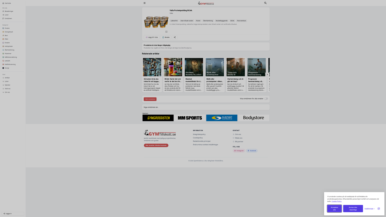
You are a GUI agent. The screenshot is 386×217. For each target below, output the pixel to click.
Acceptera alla (334, 208)
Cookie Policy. (337, 201)
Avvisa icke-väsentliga (353, 208)
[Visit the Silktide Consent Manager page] (378, 208)
